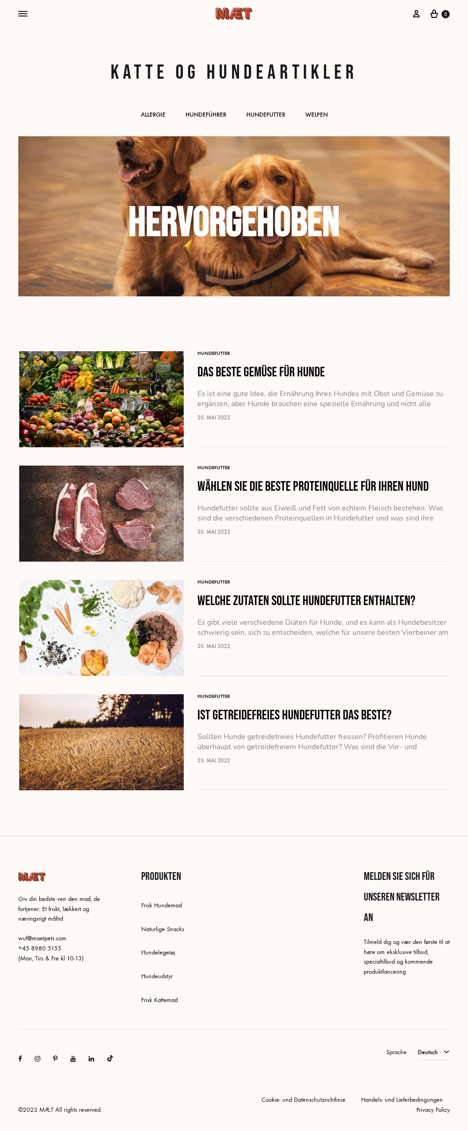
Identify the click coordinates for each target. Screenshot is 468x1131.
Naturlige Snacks (162, 929)
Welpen (316, 115)
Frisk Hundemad (161, 905)
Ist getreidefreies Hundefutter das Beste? (294, 715)
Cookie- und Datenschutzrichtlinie (303, 1100)
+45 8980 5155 (39, 948)
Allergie (153, 115)
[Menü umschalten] (22, 14)
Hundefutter (265, 115)
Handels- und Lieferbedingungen (402, 1100)
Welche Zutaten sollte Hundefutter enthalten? (306, 601)
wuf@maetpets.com (42, 938)
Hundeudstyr (157, 976)
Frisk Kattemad (159, 1000)
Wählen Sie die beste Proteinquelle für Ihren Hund (313, 486)
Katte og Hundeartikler (234, 72)
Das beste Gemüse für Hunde (261, 372)
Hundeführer (206, 115)
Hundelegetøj (158, 952)
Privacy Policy (433, 1110)
